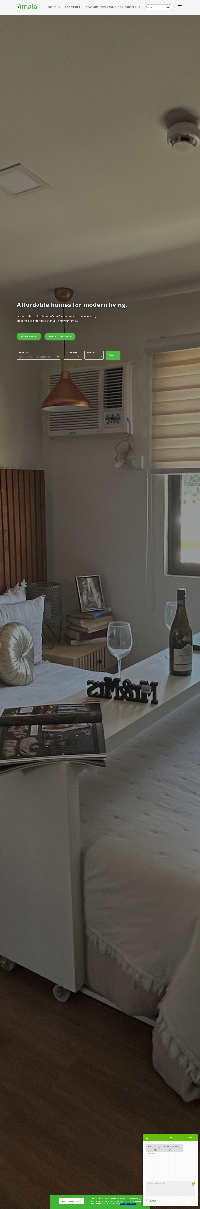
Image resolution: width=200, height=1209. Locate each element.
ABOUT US (54, 7)
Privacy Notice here (128, 1203)
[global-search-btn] (168, 7)
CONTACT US (132, 7)
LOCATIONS (91, 7)
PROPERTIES (72, 7)
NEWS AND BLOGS (112, 7)
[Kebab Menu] (179, 7)
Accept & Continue (71, 1201)
